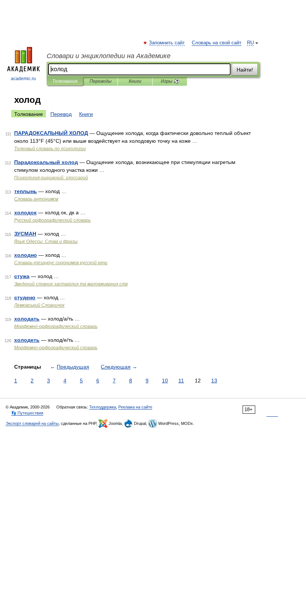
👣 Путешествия (27, 413)
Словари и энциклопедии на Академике (109, 56)
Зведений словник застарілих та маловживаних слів (71, 284)
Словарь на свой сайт (216, 42)
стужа (21, 276)
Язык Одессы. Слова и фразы (46, 241)
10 (165, 381)
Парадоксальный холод (46, 162)
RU (250, 42)
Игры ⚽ (170, 81)
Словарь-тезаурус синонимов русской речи (60, 262)
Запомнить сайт (167, 42)
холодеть (27, 340)
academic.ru (23, 78)
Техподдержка (102, 407)
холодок (25, 212)
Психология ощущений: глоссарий (51, 177)
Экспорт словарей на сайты (32, 423)
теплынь (25, 191)
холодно (25, 255)
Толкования (64, 81)
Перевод (61, 114)
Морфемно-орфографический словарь (55, 326)
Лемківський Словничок (39, 305)
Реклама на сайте (135, 407)
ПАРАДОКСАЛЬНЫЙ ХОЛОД (51, 133)
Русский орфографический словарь (52, 220)
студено (24, 297)
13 (214, 381)
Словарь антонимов (36, 199)
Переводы (101, 81)
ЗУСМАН (25, 234)
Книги (135, 81)
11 (181, 381)
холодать (27, 319)
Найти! (245, 70)
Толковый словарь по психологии (50, 148)
